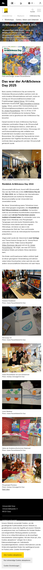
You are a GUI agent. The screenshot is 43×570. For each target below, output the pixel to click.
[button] (3, 3)
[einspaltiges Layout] (21, 3)
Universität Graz (7, 16)
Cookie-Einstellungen (11, 566)
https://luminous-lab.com (12, 245)
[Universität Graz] (5, 11)
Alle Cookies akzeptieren (13, 555)
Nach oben (6, 489)
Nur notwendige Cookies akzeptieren (17, 560)
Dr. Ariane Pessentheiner (11, 111)
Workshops (9, 20)
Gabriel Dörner (19, 101)
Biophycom (21, 16)
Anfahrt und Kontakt (9, 520)
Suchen (32, 12)
